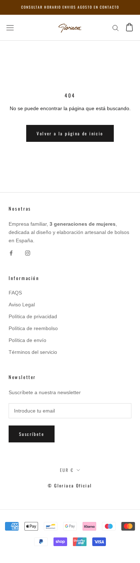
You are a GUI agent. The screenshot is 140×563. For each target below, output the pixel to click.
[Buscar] (115, 27)
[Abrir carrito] (129, 27)
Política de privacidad (33, 316)
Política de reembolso (33, 328)
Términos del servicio (33, 352)
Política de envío (27, 340)
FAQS (15, 293)
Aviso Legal (22, 304)
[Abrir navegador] (10, 27)
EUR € (67, 470)
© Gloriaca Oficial (70, 485)
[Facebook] (11, 253)
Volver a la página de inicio (70, 133)
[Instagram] (27, 253)
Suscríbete (31, 434)
